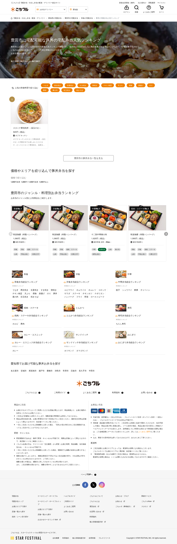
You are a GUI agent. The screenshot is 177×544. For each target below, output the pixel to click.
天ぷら (120, 85)
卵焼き (94, 85)
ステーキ (76, 293)
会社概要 (56, 538)
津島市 (58, 370)
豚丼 (44, 90)
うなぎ (45, 85)
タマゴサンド (82, 350)
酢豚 (136, 289)
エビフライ (69, 289)
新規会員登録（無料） (127, 2)
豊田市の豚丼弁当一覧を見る (88, 158)
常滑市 (66, 370)
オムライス (81, 289)
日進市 (74, 370)
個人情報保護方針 (96, 521)
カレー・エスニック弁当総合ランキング (33, 342)
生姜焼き (70, 85)
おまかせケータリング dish (48, 519)
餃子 (118, 289)
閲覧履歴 (152, 2)
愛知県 (15, 363)
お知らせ (119, 501)
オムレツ (92, 289)
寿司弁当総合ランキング (129, 315)
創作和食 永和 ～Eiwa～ (102, 242)
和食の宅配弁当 (87, 18)
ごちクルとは (31, 392)
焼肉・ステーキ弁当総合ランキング (31, 315)
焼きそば (79, 90)
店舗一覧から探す (18, 511)
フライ (79, 296)
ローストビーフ (97, 296)
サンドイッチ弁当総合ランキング (81, 342)
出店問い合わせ (96, 511)
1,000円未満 (15, 182)
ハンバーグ (69, 296)
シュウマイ (127, 289)
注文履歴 (48, 444)
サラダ (67, 293)
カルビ (15, 323)
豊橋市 (50, 370)
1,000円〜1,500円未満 (29, 182)
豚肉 (22, 323)
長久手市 (83, 370)
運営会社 (93, 506)
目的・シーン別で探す (20, 516)
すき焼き (83, 85)
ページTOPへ (87, 474)
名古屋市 (15, 370)
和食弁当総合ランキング (25, 281)
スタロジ (145, 506)
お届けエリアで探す (19, 506)
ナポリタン (99, 293)
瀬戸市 (42, 370)
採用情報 (92, 538)
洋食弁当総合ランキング (77, 281)
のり (151, 85)
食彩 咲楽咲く (20, 242)
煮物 (130, 85)
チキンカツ (87, 293)
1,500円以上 (43, 182)
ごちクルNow (146, 501)
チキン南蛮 (107, 85)
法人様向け (142, 2)
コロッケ (102, 289)
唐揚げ (140, 85)
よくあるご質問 (90, 392)
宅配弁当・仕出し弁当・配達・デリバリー (29, 18)
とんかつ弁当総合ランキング (79, 315)
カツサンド (69, 350)
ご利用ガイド (60, 392)
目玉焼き (67, 90)
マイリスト (161, 2)
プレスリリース (104, 538)
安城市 (24, 370)
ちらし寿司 (121, 323)
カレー (15, 350)
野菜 (86, 296)
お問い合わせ (147, 392)
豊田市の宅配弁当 (71, 18)
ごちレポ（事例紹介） (123, 506)
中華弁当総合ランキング (129, 281)
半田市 (92, 370)
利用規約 (116, 392)
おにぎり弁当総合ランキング (131, 342)
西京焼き (57, 85)
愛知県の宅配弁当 (55, 18)
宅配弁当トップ (18, 501)
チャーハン (145, 289)
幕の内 (55, 90)
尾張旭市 (33, 370)
